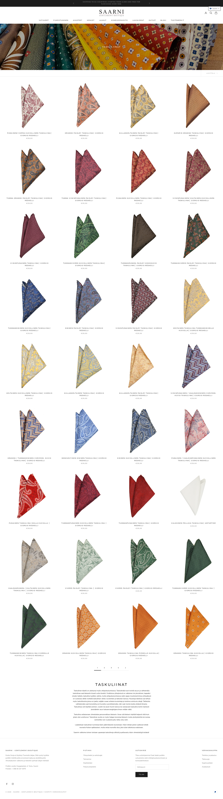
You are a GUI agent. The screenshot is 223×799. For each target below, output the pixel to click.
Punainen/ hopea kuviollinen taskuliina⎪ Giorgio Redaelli (29, 134)
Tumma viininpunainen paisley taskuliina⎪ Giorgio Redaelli (84, 199)
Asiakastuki (206, 767)
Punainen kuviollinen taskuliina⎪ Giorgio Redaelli (138, 199)
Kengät (91, 20)
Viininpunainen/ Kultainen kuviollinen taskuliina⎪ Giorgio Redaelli (193, 199)
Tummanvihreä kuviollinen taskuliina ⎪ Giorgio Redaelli (193, 589)
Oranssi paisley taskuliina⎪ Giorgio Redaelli (84, 134)
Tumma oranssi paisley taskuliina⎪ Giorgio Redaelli (29, 199)
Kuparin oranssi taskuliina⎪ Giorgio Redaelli (193, 134)
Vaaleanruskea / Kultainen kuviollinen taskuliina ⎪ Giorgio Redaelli (29, 589)
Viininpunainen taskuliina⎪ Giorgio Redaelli (29, 264)
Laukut (103, 20)
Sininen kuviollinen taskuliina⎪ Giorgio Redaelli (138, 459)
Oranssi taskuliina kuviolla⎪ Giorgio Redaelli (194, 654)
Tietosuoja (205, 759)
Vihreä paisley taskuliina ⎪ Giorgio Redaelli (84, 589)
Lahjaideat (138, 20)
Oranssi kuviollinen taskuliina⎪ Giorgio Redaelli (84, 654)
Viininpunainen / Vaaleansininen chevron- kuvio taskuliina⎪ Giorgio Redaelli (193, 394)
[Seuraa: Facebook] (7, 784)
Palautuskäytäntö (89, 767)
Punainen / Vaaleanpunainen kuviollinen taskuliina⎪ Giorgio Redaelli (193, 459)
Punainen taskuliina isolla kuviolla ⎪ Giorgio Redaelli (29, 524)
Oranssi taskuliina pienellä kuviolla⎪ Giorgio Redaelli (138, 654)
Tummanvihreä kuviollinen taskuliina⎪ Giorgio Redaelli (84, 264)
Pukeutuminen (60, 20)
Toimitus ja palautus (209, 755)
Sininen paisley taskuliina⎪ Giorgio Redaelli (84, 329)
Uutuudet (44, 20)
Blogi (163, 20)
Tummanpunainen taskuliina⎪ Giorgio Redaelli (139, 524)
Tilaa (141, 774)
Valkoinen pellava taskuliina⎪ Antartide (193, 523)
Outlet (152, 20)
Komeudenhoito (119, 20)
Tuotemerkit (177, 20)
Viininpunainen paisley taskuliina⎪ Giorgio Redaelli (139, 329)
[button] (214, 8)
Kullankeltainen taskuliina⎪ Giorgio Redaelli (84, 394)
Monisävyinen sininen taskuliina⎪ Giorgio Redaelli (84, 459)
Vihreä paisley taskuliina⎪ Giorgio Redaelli (138, 588)
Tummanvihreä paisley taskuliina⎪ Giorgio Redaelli (193, 264)
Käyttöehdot (87, 763)
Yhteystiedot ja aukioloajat (92, 755)
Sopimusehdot (207, 763)
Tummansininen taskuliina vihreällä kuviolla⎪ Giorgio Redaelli (29, 654)
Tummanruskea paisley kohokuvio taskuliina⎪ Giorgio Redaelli (139, 264)
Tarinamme (87, 759)
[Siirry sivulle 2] (125, 667)
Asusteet (77, 20)
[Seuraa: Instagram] (13, 784)
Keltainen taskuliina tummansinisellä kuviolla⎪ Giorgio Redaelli (193, 329)
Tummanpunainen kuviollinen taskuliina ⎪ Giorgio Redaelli (84, 524)
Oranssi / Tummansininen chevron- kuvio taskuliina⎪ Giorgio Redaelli (29, 459)
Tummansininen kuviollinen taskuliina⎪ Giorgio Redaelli (29, 329)
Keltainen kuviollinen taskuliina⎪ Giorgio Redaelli (29, 394)
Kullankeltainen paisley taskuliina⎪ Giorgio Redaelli (139, 134)
